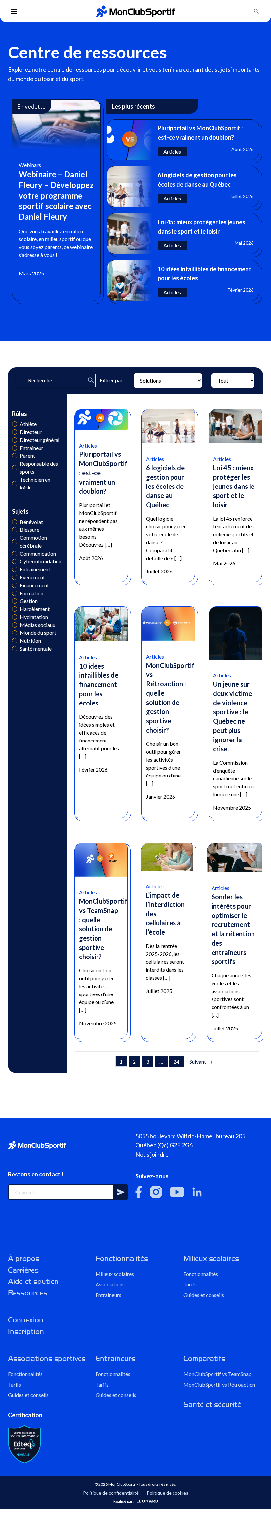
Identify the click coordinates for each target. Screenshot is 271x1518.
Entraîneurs (108, 1295)
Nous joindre (152, 1154)
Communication (14, 553)
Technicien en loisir (14, 483)
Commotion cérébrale (14, 541)
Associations (110, 1284)
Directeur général (14, 440)
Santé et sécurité (212, 1404)
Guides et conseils (203, 1295)
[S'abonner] (121, 1192)
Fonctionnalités (122, 1258)
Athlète (14, 424)
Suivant (197, 1061)
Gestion (14, 601)
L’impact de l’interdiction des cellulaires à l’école (165, 913)
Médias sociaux (14, 625)
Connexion (25, 1320)
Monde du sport (14, 632)
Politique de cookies (167, 1493)
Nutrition (14, 640)
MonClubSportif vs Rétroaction (219, 1384)
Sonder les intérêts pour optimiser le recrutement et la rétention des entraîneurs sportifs (233, 929)
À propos (23, 1258)
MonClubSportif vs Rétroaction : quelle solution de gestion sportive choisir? (170, 697)
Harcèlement (14, 609)
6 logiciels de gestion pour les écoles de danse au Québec (165, 486)
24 (176, 1061)
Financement (14, 585)
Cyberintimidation (14, 561)
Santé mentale (14, 648)
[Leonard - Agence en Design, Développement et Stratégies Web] (147, 1501)
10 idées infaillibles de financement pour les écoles (98, 684)
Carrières (23, 1270)
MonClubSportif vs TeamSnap (217, 1374)
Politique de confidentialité (111, 1493)
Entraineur (14, 448)
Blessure (14, 529)
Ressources (27, 1292)
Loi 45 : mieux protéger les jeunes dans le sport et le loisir (233, 486)
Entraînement (14, 569)
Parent (14, 455)
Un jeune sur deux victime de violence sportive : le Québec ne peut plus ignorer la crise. (232, 716)
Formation (14, 593)
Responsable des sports (14, 467)
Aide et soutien (33, 1281)
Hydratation (14, 617)
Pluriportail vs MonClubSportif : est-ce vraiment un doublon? (103, 472)
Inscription (26, 1331)
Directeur (14, 432)
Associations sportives (47, 1358)
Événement (14, 577)
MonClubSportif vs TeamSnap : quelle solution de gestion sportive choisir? (103, 928)
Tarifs (190, 1284)
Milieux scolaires (115, 1274)
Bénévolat (14, 521)
